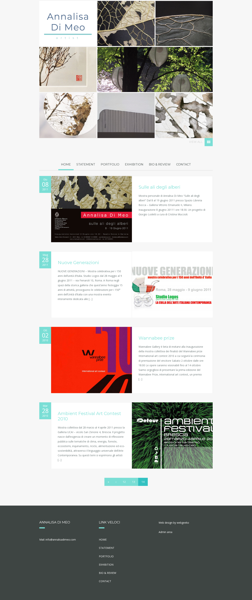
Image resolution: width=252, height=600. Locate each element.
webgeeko (183, 522)
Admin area (165, 532)
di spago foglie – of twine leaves (123, 24)
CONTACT (183, 164)
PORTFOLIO (110, 164)
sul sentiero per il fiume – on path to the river (65, 70)
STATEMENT (85, 164)
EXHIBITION (134, 164)
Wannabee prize (156, 338)
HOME (66, 164)
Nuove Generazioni (78, 262)
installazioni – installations (152, 70)
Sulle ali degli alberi (159, 187)
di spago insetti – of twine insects (181, 24)
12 (124, 481)
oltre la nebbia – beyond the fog (65, 116)
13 (133, 481)
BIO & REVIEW (160, 164)
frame (123, 116)
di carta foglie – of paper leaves (181, 116)
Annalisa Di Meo (67, 23)
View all (196, 142)
